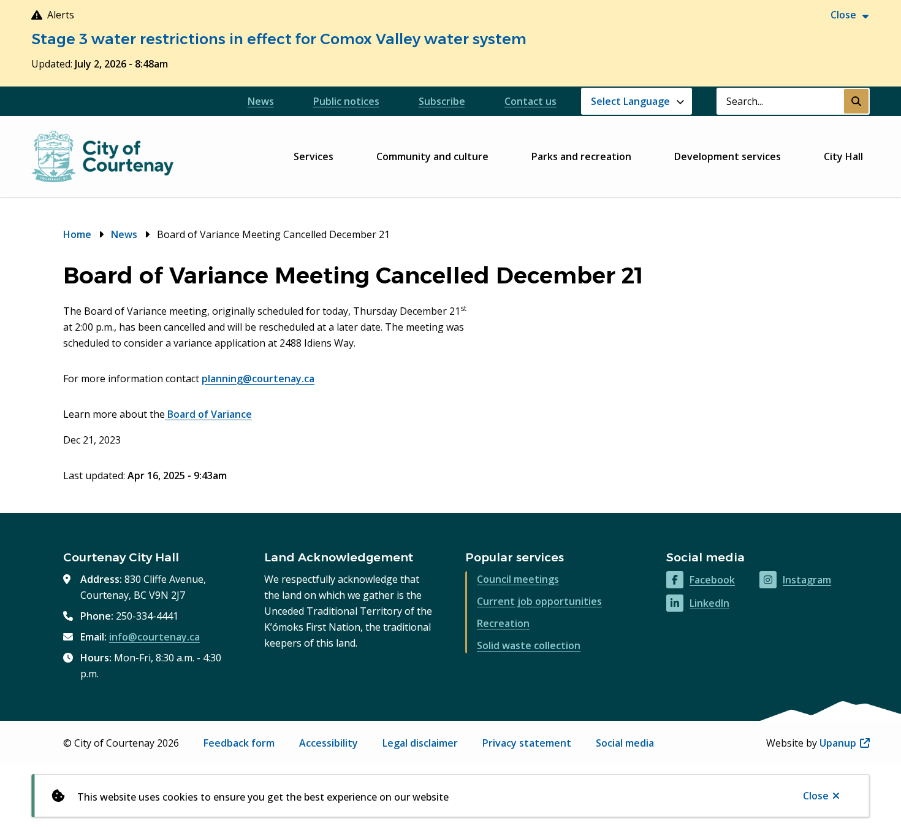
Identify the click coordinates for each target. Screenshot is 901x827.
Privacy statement (526, 743)
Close (816, 795)
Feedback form (239, 743)
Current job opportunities (539, 601)
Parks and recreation (581, 156)
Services (313, 156)
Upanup (844, 743)
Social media (625, 743)
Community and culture (432, 156)
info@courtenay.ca (154, 637)
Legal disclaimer (420, 743)
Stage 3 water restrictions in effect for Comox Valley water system (279, 39)
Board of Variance (208, 414)
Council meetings (518, 579)
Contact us (530, 101)
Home (77, 234)
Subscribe (442, 101)
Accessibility (328, 743)
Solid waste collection (528, 645)
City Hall (843, 156)
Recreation (503, 623)
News (261, 101)
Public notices (346, 101)
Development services (727, 156)
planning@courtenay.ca (258, 378)
